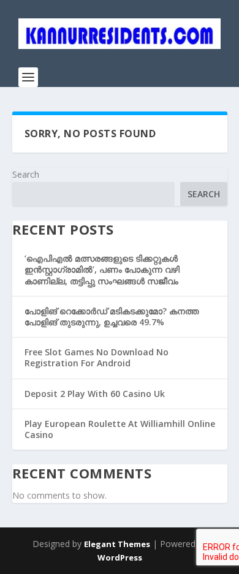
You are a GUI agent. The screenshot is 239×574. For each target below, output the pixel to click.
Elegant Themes (117, 543)
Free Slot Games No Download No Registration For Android (97, 357)
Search (25, 174)
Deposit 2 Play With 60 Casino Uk (95, 393)
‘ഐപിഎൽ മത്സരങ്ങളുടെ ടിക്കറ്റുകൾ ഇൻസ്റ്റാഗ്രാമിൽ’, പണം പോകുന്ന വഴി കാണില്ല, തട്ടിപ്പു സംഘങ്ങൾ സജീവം (102, 269)
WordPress (119, 557)
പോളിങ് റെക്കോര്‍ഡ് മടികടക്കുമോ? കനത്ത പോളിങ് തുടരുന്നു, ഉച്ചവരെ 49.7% (112, 316)
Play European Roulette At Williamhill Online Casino (120, 429)
